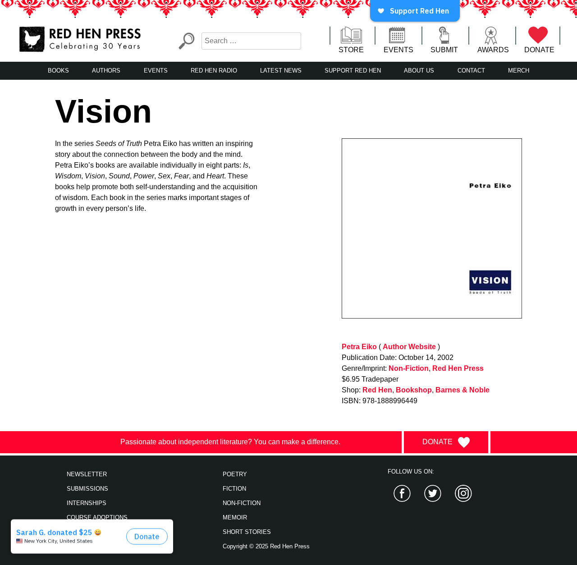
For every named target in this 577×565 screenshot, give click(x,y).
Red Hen (377, 390)
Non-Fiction (409, 368)
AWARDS (493, 50)
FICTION (234, 488)
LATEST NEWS (281, 70)
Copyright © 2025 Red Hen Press (266, 546)
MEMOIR (235, 517)
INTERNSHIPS (86, 503)
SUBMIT (444, 50)
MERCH (518, 70)
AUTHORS (106, 70)
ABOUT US (419, 70)
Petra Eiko (359, 347)
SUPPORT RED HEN (353, 70)
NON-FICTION (242, 503)
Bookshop (414, 390)
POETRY (235, 474)
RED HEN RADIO (214, 70)
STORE (351, 50)
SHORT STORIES (247, 532)
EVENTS (398, 50)
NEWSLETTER (87, 474)
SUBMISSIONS (87, 488)
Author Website (409, 347)
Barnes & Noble (462, 390)
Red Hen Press (458, 368)
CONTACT (471, 70)
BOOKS (58, 70)
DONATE (539, 50)
